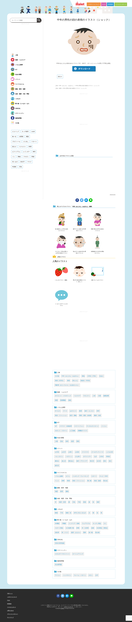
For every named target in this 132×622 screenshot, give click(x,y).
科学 (98, 411)
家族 (83, 376)
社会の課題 (60, 437)
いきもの (60, 509)
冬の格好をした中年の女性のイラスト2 (61, 229)
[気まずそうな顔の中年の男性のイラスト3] (79, 242)
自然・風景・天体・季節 (64, 498)
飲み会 (105, 480)
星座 (84, 502)
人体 (94, 395)
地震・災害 (62, 502)
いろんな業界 (61, 407)
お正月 (64, 452)
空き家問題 (58, 564)
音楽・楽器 (97, 480)
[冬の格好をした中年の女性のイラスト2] (61, 219)
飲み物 (97, 532)
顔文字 (22, 161)
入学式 (101, 456)
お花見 (77, 452)
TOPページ (10, 593)
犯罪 (72, 441)
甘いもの (15, 161)
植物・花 (68, 513)
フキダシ (26, 156)
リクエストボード (120, 4)
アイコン (57, 575)
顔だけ (60, 76)
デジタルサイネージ (92, 426)
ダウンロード (84, 69)
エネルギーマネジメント (62, 554)
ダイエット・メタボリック (63, 395)
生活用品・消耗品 (102, 528)
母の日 (92, 461)
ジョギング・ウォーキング (80, 476)
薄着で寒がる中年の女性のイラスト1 (97, 229)
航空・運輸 (73, 415)
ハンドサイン (67, 575)
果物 (19, 156)
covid (33, 131)
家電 (78, 528)
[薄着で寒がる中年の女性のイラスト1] (97, 219)
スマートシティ (62, 550)
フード (65, 411)
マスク (29, 161)
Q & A (104, 4)
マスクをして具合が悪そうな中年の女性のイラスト (61, 252)
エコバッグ (15, 131)
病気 (69, 400)
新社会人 (71, 461)
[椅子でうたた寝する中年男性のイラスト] (79, 219)
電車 (84, 532)
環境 (78, 441)
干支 (61, 513)
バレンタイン (59, 456)
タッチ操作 (25, 131)
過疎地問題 (60, 561)
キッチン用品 (97, 523)
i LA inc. (62, 608)
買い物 (89, 480)
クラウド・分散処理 (66, 426)
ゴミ (105, 523)
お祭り (70, 452)
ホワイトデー (87, 456)
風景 (98, 502)
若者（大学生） (59, 380)
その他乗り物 (70, 528)
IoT (56, 426)
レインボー (26, 151)
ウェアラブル (86, 523)
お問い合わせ (10, 610)
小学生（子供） (92, 376)
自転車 (57, 532)
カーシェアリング (77, 554)
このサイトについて (94, 4)
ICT (58, 422)
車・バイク (65, 532)
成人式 (64, 461)
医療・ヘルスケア (62, 392)
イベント (60, 448)
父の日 (99, 461)
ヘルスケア (77, 395)
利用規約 (110, 4)
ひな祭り (78, 456)
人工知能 (72, 430)
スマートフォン (79, 426)
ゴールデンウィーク (97, 452)
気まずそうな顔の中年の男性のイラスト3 (79, 252)
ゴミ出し (26, 141)
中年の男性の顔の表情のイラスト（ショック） (84, 19)
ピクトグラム (16, 151)
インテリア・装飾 (74, 523)
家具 (61, 491)
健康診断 (106, 395)
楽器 (92, 528)
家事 (63, 480)
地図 (56, 491)
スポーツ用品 (59, 528)
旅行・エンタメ (89, 411)
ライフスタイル (62, 472)
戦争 (67, 441)
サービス (57, 411)
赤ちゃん (75, 380)
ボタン (91, 575)
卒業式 (108, 456)
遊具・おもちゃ (76, 532)
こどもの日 (109, 452)
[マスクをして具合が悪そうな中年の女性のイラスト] (61, 242)
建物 (67, 491)
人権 (56, 441)
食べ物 (91, 532)
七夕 (95, 456)
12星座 (21, 136)
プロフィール (16, 141)
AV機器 (57, 523)
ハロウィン (69, 456)
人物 (56, 85)
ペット (57, 480)
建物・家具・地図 (62, 488)
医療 (56, 400)
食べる (14, 136)
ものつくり (73, 411)
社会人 (101, 376)
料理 (30, 146)
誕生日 (57, 465)
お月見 (57, 452)
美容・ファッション (61, 415)
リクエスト (22, 146)
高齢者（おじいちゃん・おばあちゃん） (67, 385)
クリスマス (85, 452)
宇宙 (79, 502)
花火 (110, 461)
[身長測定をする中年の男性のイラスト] (97, 242)
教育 (80, 411)
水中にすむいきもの (80, 513)
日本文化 (60, 539)
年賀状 (14, 166)
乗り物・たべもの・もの (64, 520)
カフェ (68, 476)
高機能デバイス (82, 430)
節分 (104, 461)
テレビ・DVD (103, 476)
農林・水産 (97, 415)
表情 (60, 88)
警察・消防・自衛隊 (85, 415)
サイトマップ (10, 617)
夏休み (57, 461)
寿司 (34, 151)
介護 (99, 395)
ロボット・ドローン (61, 430)
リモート (34, 141)
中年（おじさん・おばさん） (66, 85)
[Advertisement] (83, 107)
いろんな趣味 (59, 476)
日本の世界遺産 (59, 543)
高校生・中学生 (85, 380)
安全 (61, 441)
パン (13, 156)
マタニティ (86, 395)
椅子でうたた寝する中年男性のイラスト (79, 229)
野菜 (33, 156)
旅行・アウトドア (82, 461)
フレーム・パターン (80, 575)
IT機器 (64, 523)
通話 (27, 136)
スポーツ (94, 476)
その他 (57, 376)
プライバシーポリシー (12, 614)
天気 (73, 502)
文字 (96, 575)
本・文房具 (85, 528)
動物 (56, 513)
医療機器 (63, 400)
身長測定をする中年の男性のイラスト (97, 252)
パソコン (104, 426)
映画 (68, 480)
